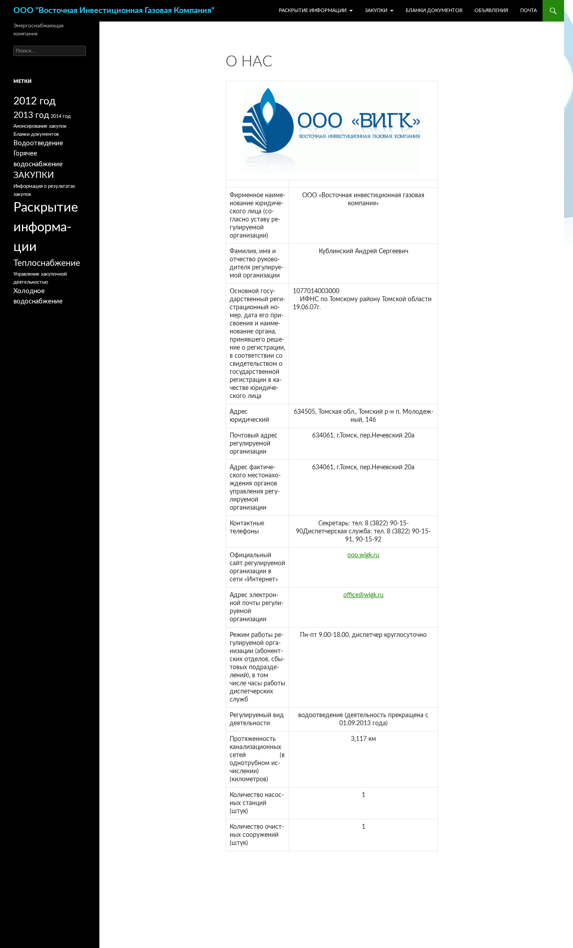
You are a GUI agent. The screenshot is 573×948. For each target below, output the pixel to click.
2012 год (34, 101)
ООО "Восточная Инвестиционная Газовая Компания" (113, 11)
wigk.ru (374, 595)
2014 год (61, 116)
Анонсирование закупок (40, 126)
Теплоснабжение (46, 263)
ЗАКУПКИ (376, 10)
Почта (528, 10)
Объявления (491, 10)
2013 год (31, 115)
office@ (353, 595)
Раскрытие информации (312, 10)
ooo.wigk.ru (363, 555)
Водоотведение (38, 143)
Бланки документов (434, 10)
